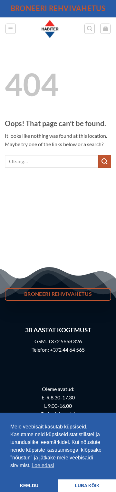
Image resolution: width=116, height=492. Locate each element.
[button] (10, 29)
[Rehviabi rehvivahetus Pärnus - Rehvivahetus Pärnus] (50, 28)
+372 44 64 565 (67, 349)
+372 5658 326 (65, 341)
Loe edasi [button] (43, 465)
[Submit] (104, 161)
